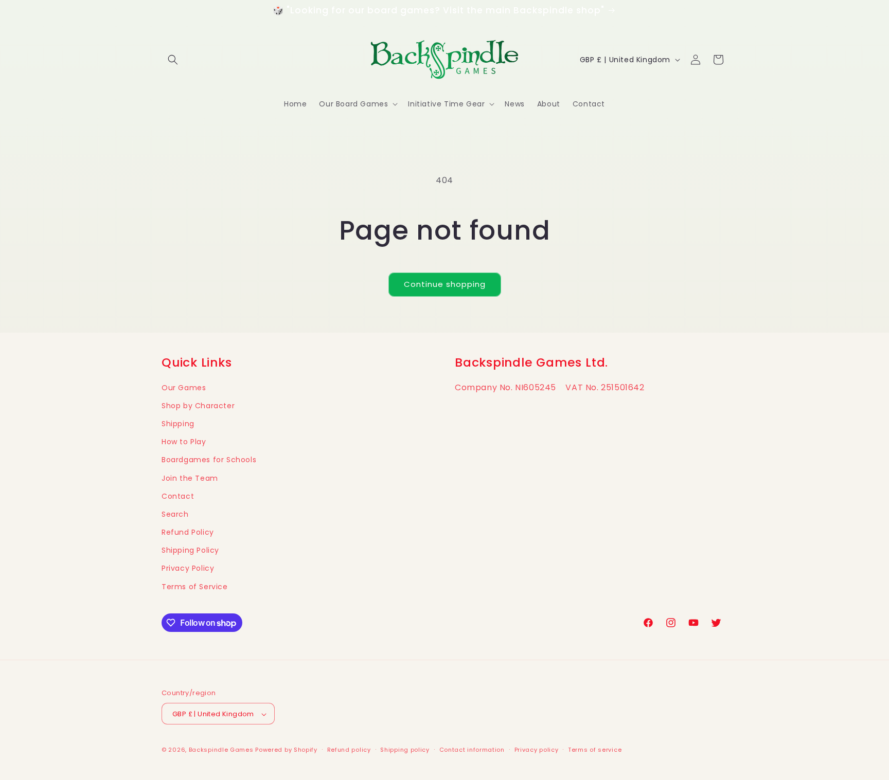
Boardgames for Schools (209, 460)
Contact (178, 496)
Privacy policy (536, 750)
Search (175, 514)
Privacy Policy (188, 569)
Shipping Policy (190, 551)
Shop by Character (198, 406)
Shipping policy (405, 750)
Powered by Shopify (286, 750)
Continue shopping (445, 284)
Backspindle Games (221, 750)
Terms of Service (195, 587)
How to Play (184, 442)
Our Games (184, 388)
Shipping (178, 424)
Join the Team (190, 478)
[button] (173, 59)
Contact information (472, 750)
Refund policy (349, 750)
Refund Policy (188, 532)
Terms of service (594, 750)
